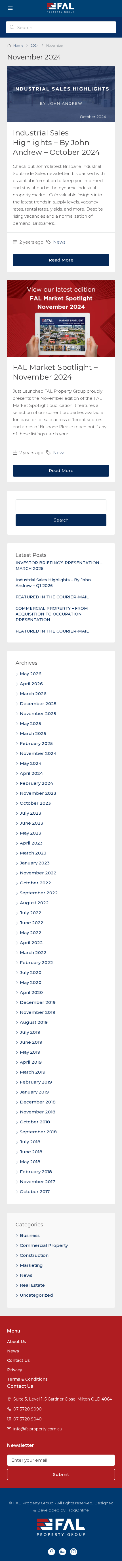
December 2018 (38, 1102)
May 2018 (30, 1161)
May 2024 (30, 763)
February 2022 (36, 962)
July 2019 (30, 1032)
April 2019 (31, 1062)
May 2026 (30, 673)
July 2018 (30, 1141)
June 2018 (31, 1151)
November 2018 (37, 1112)
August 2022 (34, 902)
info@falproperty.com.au (37, 1429)
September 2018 (38, 1131)
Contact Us (18, 1360)
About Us (16, 1341)
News (59, 242)
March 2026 (33, 693)
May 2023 (30, 833)
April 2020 (31, 992)
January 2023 (35, 863)
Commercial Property (44, 1245)
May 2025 (30, 723)
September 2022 (39, 892)
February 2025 (36, 743)
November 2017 (37, 1181)
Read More (61, 260)
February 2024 (36, 783)
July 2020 (30, 972)
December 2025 (38, 703)
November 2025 (38, 713)
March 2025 (33, 733)
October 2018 (35, 1122)
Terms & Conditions (27, 1379)
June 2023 (31, 823)
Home (18, 45)
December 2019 (38, 1002)
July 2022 (30, 912)
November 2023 (38, 793)
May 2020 (30, 982)
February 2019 (36, 1082)
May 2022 (30, 932)
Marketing (31, 1265)
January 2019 (34, 1092)
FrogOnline (77, 1510)
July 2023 (30, 813)
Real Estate (32, 1285)
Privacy (14, 1369)
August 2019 (34, 1022)
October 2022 (35, 882)
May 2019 (30, 1052)
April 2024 (31, 773)
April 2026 (31, 683)
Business (30, 1235)
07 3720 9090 (27, 1409)
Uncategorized (36, 1295)
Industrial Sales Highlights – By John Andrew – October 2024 (56, 142)
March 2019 (32, 1072)
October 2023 (35, 803)
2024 (35, 45)
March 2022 (33, 952)
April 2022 (31, 942)
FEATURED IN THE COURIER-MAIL (52, 597)
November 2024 (38, 753)
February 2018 (36, 1171)
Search (61, 520)
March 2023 (33, 853)
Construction (34, 1255)
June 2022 (31, 922)
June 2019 (31, 1042)
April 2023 (31, 843)
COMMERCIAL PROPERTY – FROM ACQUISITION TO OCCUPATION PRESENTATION (52, 614)
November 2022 (38, 873)
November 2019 (37, 1012)
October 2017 (35, 1191)
